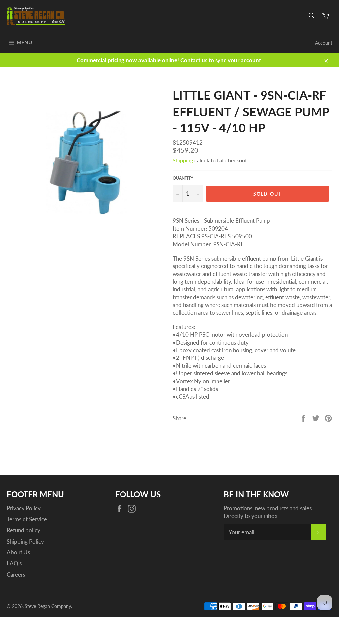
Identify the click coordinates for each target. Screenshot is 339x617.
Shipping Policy (25, 541)
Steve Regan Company (48, 606)
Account (323, 43)
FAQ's (14, 563)
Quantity (183, 178)
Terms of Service (27, 519)
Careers (16, 574)
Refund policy (23, 530)
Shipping (183, 160)
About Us (18, 552)
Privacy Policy (24, 508)
